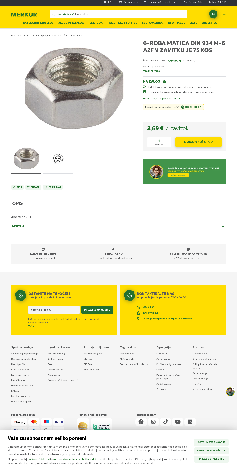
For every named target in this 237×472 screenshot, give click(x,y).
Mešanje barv (200, 354)
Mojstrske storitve (122, 23)
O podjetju (162, 354)
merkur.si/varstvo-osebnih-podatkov (77, 459)
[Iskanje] (53, 14)
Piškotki (15, 391)
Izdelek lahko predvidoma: (171, 92)
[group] (26, 159)
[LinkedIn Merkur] (190, 422)
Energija (96, 23)
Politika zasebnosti (21, 396)
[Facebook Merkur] (141, 422)
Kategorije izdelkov (38, 23)
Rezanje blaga (200, 373)
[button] (74, 88)
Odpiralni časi (127, 354)
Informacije (176, 23)
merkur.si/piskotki (38, 459)
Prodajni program (93, 354)
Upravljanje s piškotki (22, 386)
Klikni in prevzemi (43, 254)
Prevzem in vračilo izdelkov (134, 364)
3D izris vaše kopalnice (205, 359)
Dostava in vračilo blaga (24, 359)
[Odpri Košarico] (213, 14)
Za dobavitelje (163, 384)
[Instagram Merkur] (153, 422)
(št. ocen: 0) (189, 61)
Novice (160, 370)
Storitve (88, 359)
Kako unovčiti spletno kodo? (63, 380)
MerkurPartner (91, 370)
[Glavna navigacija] (224, 14)
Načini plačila (18, 364)
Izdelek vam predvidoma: (169, 87)
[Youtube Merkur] (178, 422)
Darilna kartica (55, 370)
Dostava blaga (200, 379)
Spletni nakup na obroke (188, 254)
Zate (193, 23)
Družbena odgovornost (168, 364)
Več (30, 326)
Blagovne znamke (20, 375)
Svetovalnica (152, 23)
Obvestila (209, 23)
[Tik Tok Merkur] (165, 422)
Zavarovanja (54, 375)
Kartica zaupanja (56, 359)
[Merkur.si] (24, 15)
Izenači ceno (113, 254)
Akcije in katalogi (71, 23)
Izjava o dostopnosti (22, 402)
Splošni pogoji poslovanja (24, 354)
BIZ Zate (88, 364)
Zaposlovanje (163, 359)
